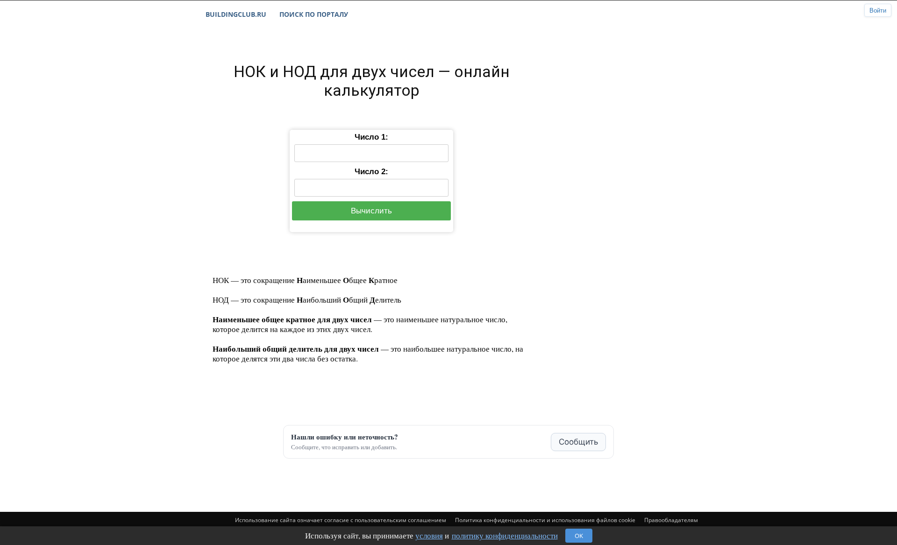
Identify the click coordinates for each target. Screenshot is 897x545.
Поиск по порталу (313, 14)
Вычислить (371, 210)
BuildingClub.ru (236, 14)
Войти (877, 10)
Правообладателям (671, 520)
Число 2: (371, 171)
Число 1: (371, 137)
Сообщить (578, 441)
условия (429, 535)
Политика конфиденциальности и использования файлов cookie (545, 520)
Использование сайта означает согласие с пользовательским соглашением (340, 520)
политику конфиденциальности (505, 535)
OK (579, 535)
